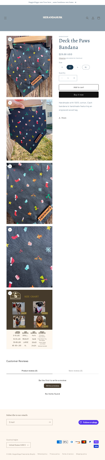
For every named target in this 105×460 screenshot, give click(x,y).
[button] (5, 18)
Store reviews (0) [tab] (75, 371)
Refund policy (42, 454)
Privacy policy (55, 454)
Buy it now (79, 95)
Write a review (52, 385)
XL (86, 67)
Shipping (62, 58)
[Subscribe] (49, 422)
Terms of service (68, 454)
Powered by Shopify (28, 454)
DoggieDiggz (16, 454)
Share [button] (63, 118)
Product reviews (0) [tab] (29, 371)
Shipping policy (81, 454)
